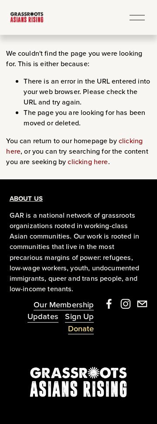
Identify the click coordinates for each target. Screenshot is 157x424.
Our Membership (64, 304)
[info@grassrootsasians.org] (142, 304)
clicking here (88, 161)
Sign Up (79, 316)
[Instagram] (125, 304)
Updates (42, 316)
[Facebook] (109, 304)
